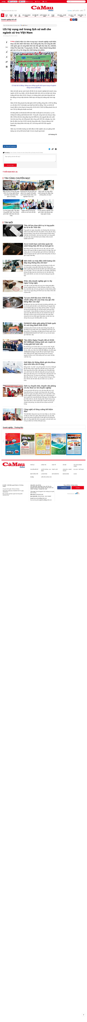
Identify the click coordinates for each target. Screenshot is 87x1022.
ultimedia (30, 1)
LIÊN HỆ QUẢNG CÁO (46, 477)
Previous (3, 441)
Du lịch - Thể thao (72, 16)
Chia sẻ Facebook (10, 146)
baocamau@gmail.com (40, 498)
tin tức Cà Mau (39, 152)
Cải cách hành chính (26, 16)
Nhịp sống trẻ (80, 16)
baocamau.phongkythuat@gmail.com (41, 500)
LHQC (45, 1)
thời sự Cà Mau (32, 152)
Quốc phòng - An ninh (44, 16)
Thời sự (6, 16)
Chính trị (11, 16)
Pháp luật (52, 16)
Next (83, 441)
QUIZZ (75, 473)
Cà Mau (19, 152)
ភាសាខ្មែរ (3, 1)
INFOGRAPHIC (55, 473)
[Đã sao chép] (6, 62)
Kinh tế (15, 16)
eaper (38, 1)
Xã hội (19, 16)
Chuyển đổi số (35, 16)
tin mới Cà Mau (24, 152)
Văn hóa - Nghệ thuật (61, 16)
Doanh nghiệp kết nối (8, 19)
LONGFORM (44, 473)
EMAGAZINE (66, 473)
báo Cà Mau (13, 152)
